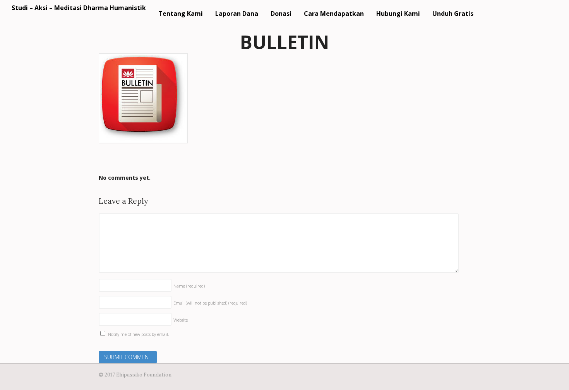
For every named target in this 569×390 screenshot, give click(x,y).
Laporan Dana (236, 13)
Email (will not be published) (210, 303)
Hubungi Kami (398, 13)
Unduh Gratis (452, 13)
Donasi (281, 13)
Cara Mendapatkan (334, 13)
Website (180, 320)
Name (189, 286)
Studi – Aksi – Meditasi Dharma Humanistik (79, 7)
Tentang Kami (180, 13)
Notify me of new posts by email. (138, 334)
